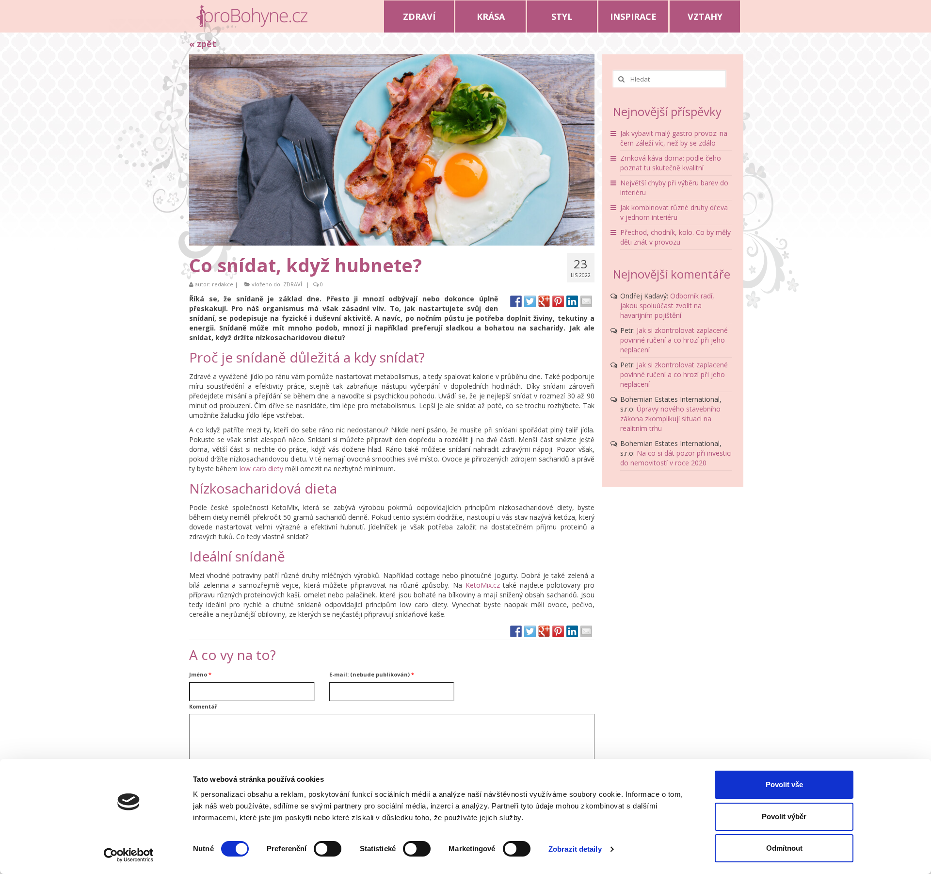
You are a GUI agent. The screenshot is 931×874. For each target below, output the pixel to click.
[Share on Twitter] (530, 301)
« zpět (202, 44)
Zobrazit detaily (575, 849)
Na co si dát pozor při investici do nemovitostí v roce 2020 (676, 457)
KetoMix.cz (483, 585)
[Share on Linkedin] (572, 301)
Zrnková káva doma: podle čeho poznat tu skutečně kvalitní (670, 162)
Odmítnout (784, 848)
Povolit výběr (784, 816)
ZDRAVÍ (419, 16)
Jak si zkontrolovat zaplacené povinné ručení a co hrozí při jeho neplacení (674, 340)
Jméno (200, 674)
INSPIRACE (633, 16)
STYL (562, 16)
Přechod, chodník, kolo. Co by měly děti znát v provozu (675, 237)
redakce (222, 284)
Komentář (203, 706)
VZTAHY (705, 16)
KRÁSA (491, 16)
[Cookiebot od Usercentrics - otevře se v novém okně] (128, 855)
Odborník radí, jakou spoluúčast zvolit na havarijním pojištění (667, 305)
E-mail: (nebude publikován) (371, 674)
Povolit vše (784, 784)
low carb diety (261, 468)
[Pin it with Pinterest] (558, 301)
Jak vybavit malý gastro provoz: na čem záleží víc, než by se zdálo (673, 138)
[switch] (327, 849)
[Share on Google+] (544, 301)
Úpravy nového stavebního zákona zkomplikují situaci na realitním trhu (670, 418)
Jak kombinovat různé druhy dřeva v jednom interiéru (674, 212)
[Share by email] (586, 301)
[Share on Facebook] (516, 301)
